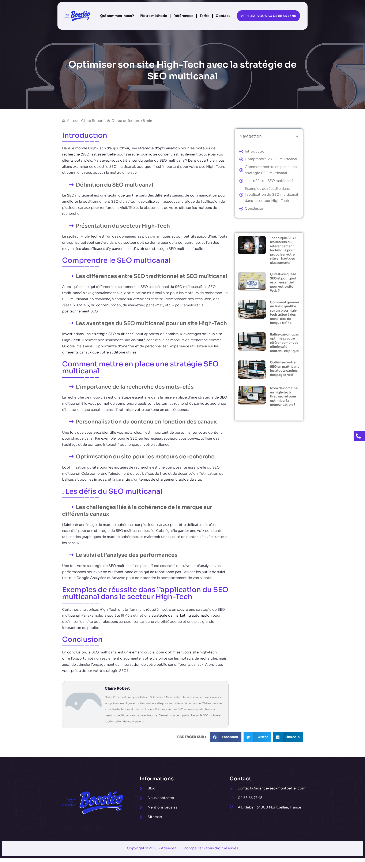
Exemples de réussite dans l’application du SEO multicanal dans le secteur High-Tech (271, 194)
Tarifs (204, 16)
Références (183, 16)
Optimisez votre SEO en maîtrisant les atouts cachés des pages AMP (284, 368)
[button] (297, 136)
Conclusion (254, 208)
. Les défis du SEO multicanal (269, 181)
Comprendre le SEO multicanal (271, 159)
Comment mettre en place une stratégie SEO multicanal (271, 170)
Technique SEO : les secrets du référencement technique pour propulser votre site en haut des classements (283, 250)
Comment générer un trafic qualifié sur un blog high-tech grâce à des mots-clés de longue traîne (284, 312)
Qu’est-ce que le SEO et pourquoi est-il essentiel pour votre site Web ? (283, 282)
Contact (223, 16)
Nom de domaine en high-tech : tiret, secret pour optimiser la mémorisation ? (284, 396)
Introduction (256, 151)
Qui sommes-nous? (117, 16)
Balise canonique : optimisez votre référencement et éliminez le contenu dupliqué (284, 342)
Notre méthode (153, 16)
